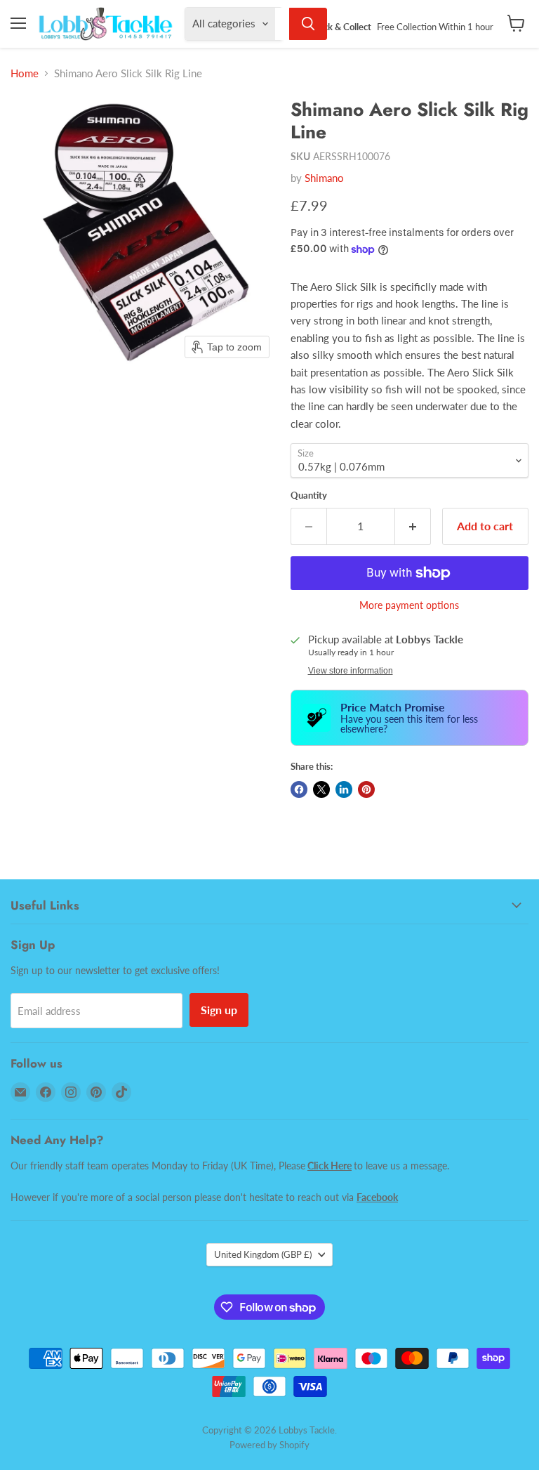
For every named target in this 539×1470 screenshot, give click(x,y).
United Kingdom (263, 1254)
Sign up (219, 1009)
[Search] (308, 24)
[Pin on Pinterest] (366, 789)
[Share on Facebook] (299, 789)
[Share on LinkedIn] (343, 789)
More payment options (409, 605)
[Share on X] (321, 789)
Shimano (324, 177)
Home (25, 73)
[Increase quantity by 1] (413, 526)
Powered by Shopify (269, 1444)
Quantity (309, 495)
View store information (350, 671)
